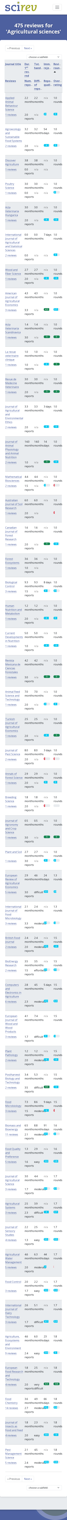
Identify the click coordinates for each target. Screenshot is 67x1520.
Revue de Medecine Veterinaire (12, 383)
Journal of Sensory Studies (11, 1231)
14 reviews (11, 1408)
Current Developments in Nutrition (14, 637)
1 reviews (11, 115)
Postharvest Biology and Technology (12, 1078)
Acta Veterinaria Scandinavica (13, 328)
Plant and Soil (13, 852)
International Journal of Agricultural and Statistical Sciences (13, 242)
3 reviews (11, 310)
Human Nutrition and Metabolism (13, 609)
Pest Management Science (13, 1453)
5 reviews (11, 892)
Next (28, 48)
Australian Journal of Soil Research (13, 504)
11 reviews (11, 1134)
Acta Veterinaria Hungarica (12, 211)
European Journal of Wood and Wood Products (11, 1023)
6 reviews (11, 1001)
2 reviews (11, 146)
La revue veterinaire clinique (12, 355)
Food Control (13, 1282)
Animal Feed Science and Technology (12, 695)
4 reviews (11, 1240)
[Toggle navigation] (57, 7)
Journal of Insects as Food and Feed (14, 1426)
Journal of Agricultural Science (12, 1180)
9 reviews (11, 1353)
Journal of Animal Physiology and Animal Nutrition (12, 449)
